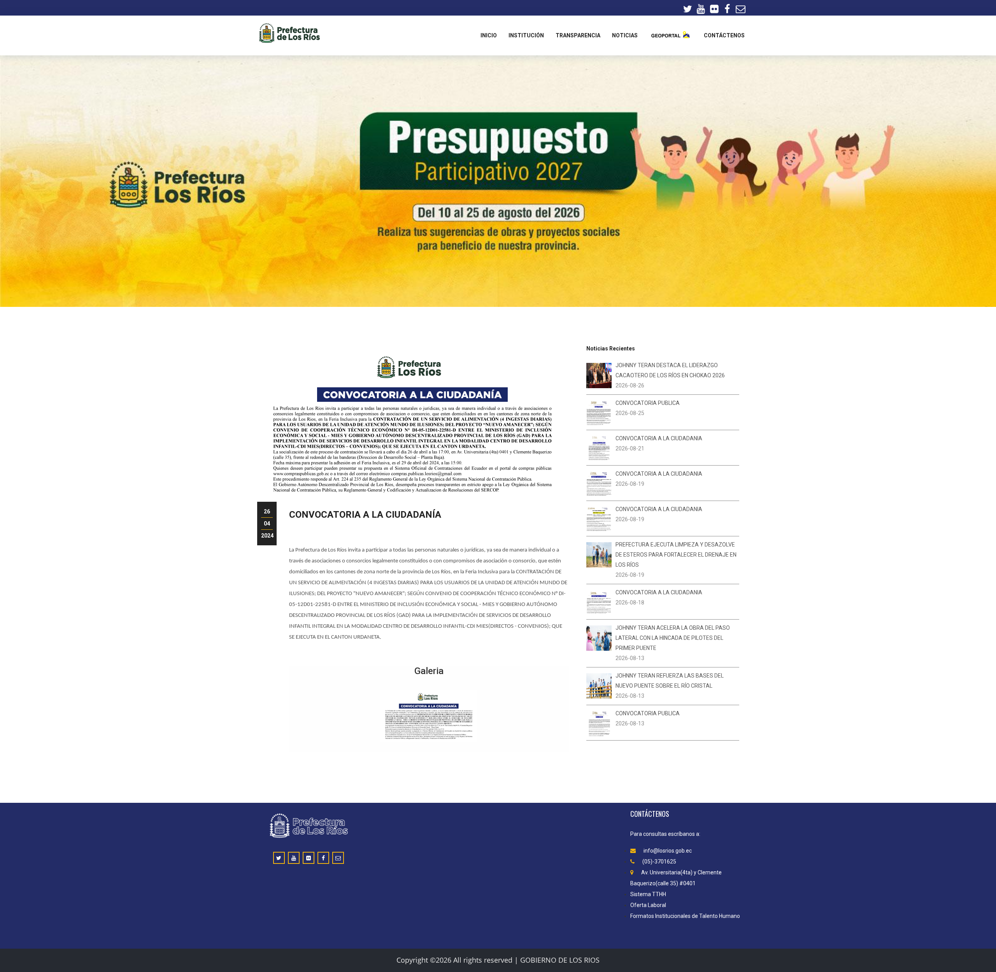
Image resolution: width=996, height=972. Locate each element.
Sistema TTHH (648, 894)
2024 (267, 535)
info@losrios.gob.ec (668, 851)
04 (267, 523)
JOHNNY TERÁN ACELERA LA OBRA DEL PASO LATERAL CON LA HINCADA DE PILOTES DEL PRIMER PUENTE (672, 638)
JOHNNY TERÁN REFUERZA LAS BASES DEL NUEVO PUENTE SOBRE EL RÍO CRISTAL (669, 681)
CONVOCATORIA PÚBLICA (647, 403)
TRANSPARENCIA (578, 35)
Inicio (488, 35)
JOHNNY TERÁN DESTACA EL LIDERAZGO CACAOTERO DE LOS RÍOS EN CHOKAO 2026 (670, 370)
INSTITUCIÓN (526, 35)
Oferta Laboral (648, 905)
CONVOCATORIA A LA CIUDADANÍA (365, 514)
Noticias (625, 35)
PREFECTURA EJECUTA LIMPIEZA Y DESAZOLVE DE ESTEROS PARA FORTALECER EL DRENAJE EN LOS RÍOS (675, 554)
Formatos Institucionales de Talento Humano (685, 916)
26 (267, 511)
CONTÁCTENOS (724, 35)
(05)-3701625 (659, 861)
